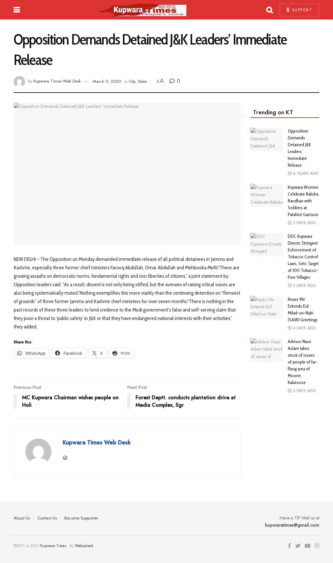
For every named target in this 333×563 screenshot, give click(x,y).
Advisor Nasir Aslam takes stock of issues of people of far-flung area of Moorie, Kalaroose (303, 362)
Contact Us (47, 518)
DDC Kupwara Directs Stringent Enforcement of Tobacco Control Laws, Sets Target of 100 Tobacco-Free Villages (303, 256)
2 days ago (303, 223)
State (142, 81)
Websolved (84, 546)
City (132, 81)
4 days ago (303, 328)
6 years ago (305, 173)
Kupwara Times (53, 546)
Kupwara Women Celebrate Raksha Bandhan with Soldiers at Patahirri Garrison (303, 200)
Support (301, 10)
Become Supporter (81, 518)
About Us (22, 518)
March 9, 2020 (107, 81)
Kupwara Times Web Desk (57, 81)
